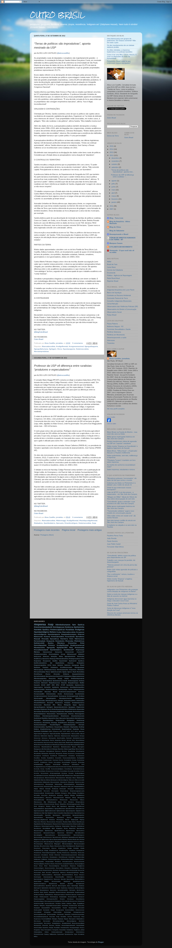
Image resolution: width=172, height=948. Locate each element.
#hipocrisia (37, 822)
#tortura (52, 632)
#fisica (60, 705)
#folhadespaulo (52, 802)
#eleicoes (46, 656)
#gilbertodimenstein (50, 810)
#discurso (72, 780)
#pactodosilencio (38, 879)
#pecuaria (60, 523)
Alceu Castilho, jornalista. (54, 343)
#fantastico (80, 669)
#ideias (74, 822)
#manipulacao (80, 850)
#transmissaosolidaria (78, 923)
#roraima (58, 903)
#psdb (65, 681)
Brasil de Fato (112, 264)
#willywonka (53, 934)
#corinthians (42, 771)
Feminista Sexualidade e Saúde (119, 329)
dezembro (115, 158)
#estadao (67, 703)
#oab (43, 872)
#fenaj (74, 797)
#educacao (37, 656)
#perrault (54, 885)
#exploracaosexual (77, 645)
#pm (74, 625)
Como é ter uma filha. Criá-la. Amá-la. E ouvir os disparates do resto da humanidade (122, 56)
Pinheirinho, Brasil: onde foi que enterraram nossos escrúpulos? (119, 62)
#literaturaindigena (67, 843)
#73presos (56, 731)
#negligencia (80, 866)
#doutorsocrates (79, 782)
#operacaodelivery (47, 874)
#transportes (37, 925)
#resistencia (38, 722)
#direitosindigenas (63, 780)
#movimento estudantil (61, 863)
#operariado (57, 874)
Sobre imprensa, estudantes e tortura (121, 469)
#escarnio (50, 703)
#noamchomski (38, 870)
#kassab (37, 639)
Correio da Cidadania (115, 270)
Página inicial (68, 530)
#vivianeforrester (39, 934)
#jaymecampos (70, 830)
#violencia (69, 627)
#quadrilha (52, 892)
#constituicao (68, 769)
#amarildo (47, 687)
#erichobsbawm (79, 788)
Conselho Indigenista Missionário (119, 301)
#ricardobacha (80, 899)
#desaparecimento (79, 775)
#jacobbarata (80, 828)
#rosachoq (71, 722)
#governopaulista (59, 813)
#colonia (56, 766)
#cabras (65, 753)
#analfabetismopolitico (77, 687)
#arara (70, 689)
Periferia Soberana (114, 332)
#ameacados (64, 687)
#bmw (77, 749)
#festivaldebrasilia (39, 799)
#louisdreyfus (58, 846)
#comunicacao (68, 694)
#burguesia (59, 753)
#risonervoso (73, 901)
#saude (65, 907)
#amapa (82, 736)
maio (114, 190)
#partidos (45, 718)
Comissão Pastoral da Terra (117, 298)
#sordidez (63, 916)
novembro (115, 161)
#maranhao (72, 643)
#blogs (73, 749)
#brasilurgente (80, 751)
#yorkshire (37, 731)
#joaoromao (60, 833)
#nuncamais (37, 872)
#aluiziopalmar (75, 736)
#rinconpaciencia (49, 901)
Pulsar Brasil (111, 315)
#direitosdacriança (50, 669)
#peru (68, 885)
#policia (81, 625)
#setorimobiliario (69, 910)
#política (36, 890)
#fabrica (66, 795)
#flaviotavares (38, 802)
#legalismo (52, 841)
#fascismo (49, 797)
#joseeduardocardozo (64, 835)
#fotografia (67, 705)
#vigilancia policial (79, 929)
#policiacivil (72, 661)
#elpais (36, 788)
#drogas (60, 700)
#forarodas (69, 641)
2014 (112, 149)
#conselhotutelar (53, 696)
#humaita (37, 709)
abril (113, 193)
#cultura (81, 696)
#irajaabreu (59, 828)
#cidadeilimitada (38, 764)
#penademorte (80, 883)
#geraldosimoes (70, 808)
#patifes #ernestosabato (52, 881)
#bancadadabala (75, 744)
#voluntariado (56, 729)
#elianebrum (64, 786)
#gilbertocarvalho (56, 672)
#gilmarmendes (61, 810)
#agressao (46, 733)
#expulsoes (73, 669)
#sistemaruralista (82, 349)
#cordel (36, 771)
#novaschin (81, 870)
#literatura (61, 643)
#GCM (43, 685)
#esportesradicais (39, 793)
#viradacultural (69, 932)
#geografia (51, 647)
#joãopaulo (65, 837)
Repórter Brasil (112, 281)
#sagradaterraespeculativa (53, 905)
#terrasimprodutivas (41, 351)
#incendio (57, 674)
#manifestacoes (53, 850)
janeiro (114, 202)
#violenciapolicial (57, 629)
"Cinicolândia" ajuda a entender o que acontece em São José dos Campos (121, 502)
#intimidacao (80, 826)
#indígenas (58, 826)
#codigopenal (50, 766)
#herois (67, 819)
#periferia (48, 885)
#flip (45, 802)
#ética (35, 936)
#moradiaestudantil (41, 650)
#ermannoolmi (38, 791)
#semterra (64, 639)
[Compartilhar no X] (92, 343)
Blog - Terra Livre (116, 218)
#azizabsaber (38, 692)
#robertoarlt (81, 901)
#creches (36, 773)
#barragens (81, 746)
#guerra (69, 817)
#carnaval (55, 760)
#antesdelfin (37, 740)
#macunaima (46, 848)
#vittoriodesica (80, 932)
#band (82, 665)
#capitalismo (50, 758)
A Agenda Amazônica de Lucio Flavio (120, 290)
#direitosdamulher (62, 669)
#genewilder (71, 806)
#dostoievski (63, 782)
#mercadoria (37, 857)
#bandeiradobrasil (47, 746)
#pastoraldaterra (79, 879)
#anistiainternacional (78, 738)
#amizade (69, 738)
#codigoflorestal (62, 346)
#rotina (64, 903)
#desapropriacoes (39, 777)
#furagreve (41, 806)
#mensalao (81, 855)
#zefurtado (44, 731)
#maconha (52, 678)
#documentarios (54, 782)
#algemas (50, 736)
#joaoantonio (37, 833)
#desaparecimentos (65, 698)
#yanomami (60, 934)
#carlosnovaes (47, 760)
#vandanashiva (65, 927)
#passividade (70, 879)
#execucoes (38, 705)
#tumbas (57, 925)
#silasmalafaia (57, 912)
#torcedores (47, 923)
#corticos (57, 771)
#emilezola (55, 788)
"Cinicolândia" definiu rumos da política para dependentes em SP (121, 556)
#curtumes (45, 775)
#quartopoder (70, 892)
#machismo (37, 848)
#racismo (70, 663)
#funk (35, 806)
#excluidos (37, 795)
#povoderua (54, 639)
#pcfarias (70, 883)
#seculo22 (81, 907)
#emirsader (63, 788)
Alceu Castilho (111, 417)
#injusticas (73, 826)
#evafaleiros (80, 793)
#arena (52, 740)
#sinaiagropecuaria (78, 912)
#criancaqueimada (55, 773)
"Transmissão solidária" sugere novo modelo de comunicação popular (120, 512)
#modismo (58, 861)
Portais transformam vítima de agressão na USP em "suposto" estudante (122, 442)
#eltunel (42, 788)
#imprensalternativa (78, 824)
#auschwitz (62, 742)
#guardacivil (60, 817)
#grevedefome (66, 815)
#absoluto (81, 731)
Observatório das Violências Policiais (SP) (122, 306)
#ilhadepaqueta (48, 824)
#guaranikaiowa (38, 817)
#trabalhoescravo (54, 683)
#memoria (57, 855)
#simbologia (67, 912)
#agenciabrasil (38, 733)
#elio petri (71, 786)
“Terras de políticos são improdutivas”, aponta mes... (122, 171)
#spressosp (76, 916)
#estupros (64, 793)
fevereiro (115, 199)
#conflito (48, 769)
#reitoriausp (80, 720)
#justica (50, 643)
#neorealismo (60, 868)
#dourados (71, 782)
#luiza (64, 846)
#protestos (37, 720)
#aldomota (37, 736)
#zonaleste (81, 934)
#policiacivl (71, 888)
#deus (74, 777)
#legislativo (64, 841)
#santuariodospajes (40, 725)
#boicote (81, 749)
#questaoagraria (69, 349)
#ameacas (45, 738)
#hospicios (59, 822)
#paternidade (37, 881)
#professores (80, 890)
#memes (71, 714)
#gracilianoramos (69, 813)
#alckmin (60, 665)
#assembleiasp (80, 740)
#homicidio (80, 656)
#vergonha (55, 929)
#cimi (71, 639)
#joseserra (45, 659)
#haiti (74, 672)
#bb (43, 749)
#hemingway (60, 819)
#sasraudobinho (56, 907)
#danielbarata (53, 775)
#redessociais (60, 720)
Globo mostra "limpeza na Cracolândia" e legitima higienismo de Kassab (122, 447)
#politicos (81, 661)
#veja (42, 929)
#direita (48, 780)
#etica (69, 793)
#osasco (81, 874)
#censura (81, 692)
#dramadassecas (39, 784)
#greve (69, 672)
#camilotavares (63, 755)
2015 (112, 146)
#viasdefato (62, 929)
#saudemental (73, 907)
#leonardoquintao (78, 711)
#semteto (38, 629)
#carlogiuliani (80, 758)
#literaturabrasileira (62, 659)
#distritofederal (38, 782)
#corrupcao (62, 696)
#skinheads (60, 914)
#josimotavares (47, 837)
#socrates (52, 916)
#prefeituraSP (69, 650)
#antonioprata (45, 740)
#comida (68, 766)
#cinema (47, 636)
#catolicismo (43, 762)
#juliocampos (45, 839)
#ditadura (81, 654)
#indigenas (79, 629)
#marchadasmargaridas (49, 852)
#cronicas (64, 773)
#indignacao (37, 826)
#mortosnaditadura (39, 863)
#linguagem (57, 843)
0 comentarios (77, 343)
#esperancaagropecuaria (77, 791)
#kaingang (53, 711)
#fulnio (82, 804)
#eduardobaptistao (69, 784)
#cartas (74, 760)
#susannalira (58, 727)
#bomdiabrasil (50, 751)
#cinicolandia (56, 764)
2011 (112, 206)
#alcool (82, 733)
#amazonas (37, 738)
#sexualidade (37, 912)
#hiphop (82, 819)
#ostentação (37, 877)
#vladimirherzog (45, 729)
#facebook (47, 705)
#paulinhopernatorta (78, 881)
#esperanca (59, 703)
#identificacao (80, 822)
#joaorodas (80, 709)
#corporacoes (50, 771)
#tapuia (66, 919)
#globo (64, 672)
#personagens (62, 885)
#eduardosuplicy (48, 786)
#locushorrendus (44, 846)
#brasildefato (71, 751)
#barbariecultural (66, 746)
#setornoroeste (80, 910)
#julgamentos (37, 839)
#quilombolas (60, 663)
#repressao (80, 650)
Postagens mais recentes (47, 530)
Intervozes (111, 340)
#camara (45, 667)
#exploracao (52, 795)
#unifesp (81, 727)
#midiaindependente (77, 678)
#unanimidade (80, 925)
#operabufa (37, 874)
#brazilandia (37, 753)
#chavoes (74, 762)
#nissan (82, 868)
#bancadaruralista (48, 346)
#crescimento (44, 773)
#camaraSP (80, 652)
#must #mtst (43, 866)
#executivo (44, 795)
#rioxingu (54, 722)
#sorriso (70, 916)
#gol (46, 813)
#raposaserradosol (59, 894)
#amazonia (58, 652)
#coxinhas (77, 771)
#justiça (65, 839)
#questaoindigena (41, 632)
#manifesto (72, 850)
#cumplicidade (38, 775)
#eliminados (80, 700)
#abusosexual (47, 652)
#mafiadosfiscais (38, 850)
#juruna (51, 839)
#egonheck (57, 786)
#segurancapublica (40, 665)
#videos (36, 729)
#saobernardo (73, 905)
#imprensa (40, 624)
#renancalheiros (72, 896)
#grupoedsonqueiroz (78, 815)
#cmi (83, 764)
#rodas (59, 632)
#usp (50, 624)
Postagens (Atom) (47, 535)
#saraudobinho (46, 907)
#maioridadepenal (40, 714)
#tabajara (54, 919)
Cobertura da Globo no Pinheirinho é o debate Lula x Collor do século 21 (121, 484)
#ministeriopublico (39, 861)
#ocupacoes (47, 661)
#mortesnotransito (79, 861)
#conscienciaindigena (57, 769)
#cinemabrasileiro (57, 636)
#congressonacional (76, 346)
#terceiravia (37, 921)
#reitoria (81, 681)
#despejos (69, 777)
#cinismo (51, 645)
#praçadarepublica (63, 890)
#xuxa (82, 729)
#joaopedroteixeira (78, 674)
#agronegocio (38, 687)
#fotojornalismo (80, 802)
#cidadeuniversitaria (40, 654)
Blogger (101, 942)
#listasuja (53, 659)
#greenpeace (56, 815)
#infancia (66, 674)
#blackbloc (61, 749)
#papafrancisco (48, 879)
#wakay (46, 934)
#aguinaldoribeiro (66, 733)
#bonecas (58, 751)
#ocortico (48, 872)
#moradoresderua (67, 861)
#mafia (82, 848)
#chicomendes (51, 694)
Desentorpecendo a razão (116, 337)
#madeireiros (62, 848)
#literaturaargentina (40, 678)
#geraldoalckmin (70, 656)
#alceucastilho (75, 733)
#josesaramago (38, 837)
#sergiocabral (60, 910)
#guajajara (71, 707)
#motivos (47, 863)
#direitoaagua (79, 698)
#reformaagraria (73, 681)
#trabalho (66, 727)
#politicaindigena (79, 888)
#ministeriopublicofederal (50, 716)
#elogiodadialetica (79, 786)
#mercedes (45, 857)
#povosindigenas (40, 634)
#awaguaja (75, 665)
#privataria (72, 890)
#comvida (36, 769)
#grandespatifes (38, 815)
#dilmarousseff (71, 654)
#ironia (66, 828)
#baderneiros (69, 742)
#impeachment (57, 824)
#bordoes (64, 751)
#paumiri (62, 883)
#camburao (45, 755)
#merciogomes (79, 714)
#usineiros (45, 927)
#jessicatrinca (80, 830)
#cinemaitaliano (54, 654)
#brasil (55, 692)
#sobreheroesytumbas (77, 914)
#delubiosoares (69, 775)
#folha (61, 656)
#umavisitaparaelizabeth (68, 925)
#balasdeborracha (39, 744)
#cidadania (54, 667)
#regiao (36, 896)
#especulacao (64, 791)
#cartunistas (80, 760)
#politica (45, 629)
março (114, 196)
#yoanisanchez (69, 934)
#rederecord (80, 894)
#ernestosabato (40, 641)
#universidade (38, 927)
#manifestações (63, 850)
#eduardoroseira (38, 786)
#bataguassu (37, 749)
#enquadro (71, 788)
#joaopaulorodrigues (49, 833)
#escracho (47, 791)
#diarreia (43, 780)
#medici (51, 855)
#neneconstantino (50, 868)
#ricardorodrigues (71, 523)
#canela (43, 758)
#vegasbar (37, 929)
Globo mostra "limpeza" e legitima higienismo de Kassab (119, 580)
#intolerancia (72, 709)
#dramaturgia (49, 784)
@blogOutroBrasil (41, 332)
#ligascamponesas (78, 676)
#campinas (72, 755)
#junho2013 (60, 676)
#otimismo (69, 877)
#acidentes (69, 685)
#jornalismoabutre (40, 676)
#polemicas (64, 888)
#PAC (58, 685)
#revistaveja (46, 722)
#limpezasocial (48, 843)
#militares (37, 716)
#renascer (81, 896)
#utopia (51, 927)
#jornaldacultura (79, 833)
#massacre (37, 855)
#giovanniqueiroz (70, 810)
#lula (71, 647)
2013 (112, 152)
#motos (53, 863)
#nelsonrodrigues (39, 868)
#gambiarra (63, 806)
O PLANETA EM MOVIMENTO (121, 247)
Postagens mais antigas (90, 530)
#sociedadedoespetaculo (41, 916)
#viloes (47, 932)
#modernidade (50, 861)
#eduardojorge (80, 784)
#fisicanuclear (74, 799)
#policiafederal (47, 681)
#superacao (37, 919)
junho (114, 187)
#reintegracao (58, 627)
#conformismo (79, 694)
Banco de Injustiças (114, 293)
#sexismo (37, 683)
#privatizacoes (79, 718)
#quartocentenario (61, 892)
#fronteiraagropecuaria (73, 804)
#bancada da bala (65, 744)
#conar (42, 769)
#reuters (62, 899)
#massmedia (79, 647)
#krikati (82, 839)
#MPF (48, 685)
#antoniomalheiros (52, 689)
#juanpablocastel (73, 837)
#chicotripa (81, 762)
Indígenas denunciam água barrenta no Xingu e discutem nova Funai (121, 600)
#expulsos (60, 795)
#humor (48, 674)
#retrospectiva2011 (52, 899)
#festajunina (80, 797)
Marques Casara (116, 243)
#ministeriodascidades (67, 859)
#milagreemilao (80, 857)
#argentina (58, 740)
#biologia (54, 749)
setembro (115, 167)
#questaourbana (48, 720)
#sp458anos (50, 727)
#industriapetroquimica (48, 826)
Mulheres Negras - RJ (115, 326)
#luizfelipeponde (70, 846)
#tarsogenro (72, 919)
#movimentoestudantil (43, 627)
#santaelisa (65, 905)
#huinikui (65, 822)
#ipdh (53, 828)
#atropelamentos (78, 689)
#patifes (54, 661)
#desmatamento (60, 777)
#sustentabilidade (46, 919)
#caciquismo (37, 755)
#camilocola (53, 755)
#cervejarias (57, 762)
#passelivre (52, 718)
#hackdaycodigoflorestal (88, 520)
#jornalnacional (51, 676)
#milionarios (37, 859)
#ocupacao (80, 632)
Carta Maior (111, 267)
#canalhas (37, 758)
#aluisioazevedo (65, 736)
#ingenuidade (66, 826)
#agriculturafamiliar (55, 733)
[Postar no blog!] (90, 343)
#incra (59, 349)
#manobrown (37, 852)
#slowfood (67, 914)
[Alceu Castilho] (109, 421)
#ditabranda (46, 782)
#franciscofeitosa (39, 804)
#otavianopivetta (48, 877)
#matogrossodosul (75, 659)
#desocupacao (38, 669)
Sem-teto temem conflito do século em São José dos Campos (121, 521)
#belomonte (38, 636)
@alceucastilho (63, 53)
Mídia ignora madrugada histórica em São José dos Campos (121, 438)
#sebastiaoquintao (69, 725)
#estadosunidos (49, 793)
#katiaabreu (38, 523)
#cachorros (71, 753)
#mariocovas (66, 852)
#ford (65, 802)
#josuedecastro (57, 837)
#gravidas (48, 815)
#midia (66, 678)
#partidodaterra (49, 523)
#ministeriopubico (79, 859)
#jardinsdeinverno (60, 830)
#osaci (76, 874)
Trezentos (110, 343)
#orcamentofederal (67, 874)
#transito (64, 683)
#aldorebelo (44, 736)
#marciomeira (51, 714)
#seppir (53, 910)
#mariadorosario (62, 714)
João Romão (112, 538)
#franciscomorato (49, 804)
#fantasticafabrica (39, 797)
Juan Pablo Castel (114, 544)
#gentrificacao (80, 806)
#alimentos (57, 736)
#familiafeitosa (80, 795)
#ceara (51, 762)
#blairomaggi (61, 520)
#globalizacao (38, 813)
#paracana (57, 879)
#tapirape (60, 919)
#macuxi (53, 848)
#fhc (54, 705)
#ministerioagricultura (54, 859)
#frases (57, 804)
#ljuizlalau (36, 846)
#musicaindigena (79, 863)
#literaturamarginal (79, 843)
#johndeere (69, 833)
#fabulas (72, 795)
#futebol (48, 806)
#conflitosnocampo (66, 667)
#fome (60, 802)
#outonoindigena (79, 877)
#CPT (65, 731)
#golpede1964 (62, 647)
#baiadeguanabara (79, 742)
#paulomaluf (63, 661)
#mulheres (71, 863)
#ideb (69, 822)
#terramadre (46, 921)
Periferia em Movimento (116, 335)
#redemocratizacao (71, 894)
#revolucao (70, 899)
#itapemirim (72, 828)
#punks (46, 892)
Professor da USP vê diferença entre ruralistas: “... (122, 176)
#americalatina (61, 738)
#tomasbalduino (38, 923)
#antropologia (63, 689)
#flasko (82, 799)
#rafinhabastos (49, 894)
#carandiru (58, 758)
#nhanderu (67, 868)
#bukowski (52, 753)
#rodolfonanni (62, 722)
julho (113, 184)
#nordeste (56, 870)
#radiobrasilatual (79, 892)
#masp (60, 678)
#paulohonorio (53, 883)
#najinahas (37, 661)
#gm (43, 813)
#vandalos (57, 927)
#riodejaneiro (58, 901)
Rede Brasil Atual (113, 278)
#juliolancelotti (39, 643)
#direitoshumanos (62, 625)
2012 (112, 155)
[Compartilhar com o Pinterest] (96, 343)
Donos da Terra (113, 136)
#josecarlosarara (50, 835)
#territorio (81, 921)
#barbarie (37, 667)
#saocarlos (81, 905)
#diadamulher (80, 777)
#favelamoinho (39, 647)
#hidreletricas (79, 641)
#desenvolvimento (50, 777)
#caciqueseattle (79, 753)
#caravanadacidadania (69, 758)
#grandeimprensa (79, 813)
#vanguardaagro (74, 927)
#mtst (82, 643)
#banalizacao (48, 744)
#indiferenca (38, 659)
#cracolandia (70, 636)
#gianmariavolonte (39, 810)
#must (35, 866)
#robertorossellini (39, 903)
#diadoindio (37, 780)
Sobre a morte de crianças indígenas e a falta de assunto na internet (122, 595)
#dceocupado (38, 698)
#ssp (82, 916)
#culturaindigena (79, 773)
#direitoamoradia (39, 700)
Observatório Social (114, 312)
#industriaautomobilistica (60, 709)
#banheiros (56, 746)
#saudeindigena (55, 725)
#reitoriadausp (54, 896)
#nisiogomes (75, 868)
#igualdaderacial (38, 824)
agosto (114, 181)
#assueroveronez (49, 742)
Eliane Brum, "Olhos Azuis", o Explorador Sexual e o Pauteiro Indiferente (122, 452)
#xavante (37, 685)
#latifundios (60, 711)
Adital (109, 261)
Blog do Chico (115, 227)
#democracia (79, 639)
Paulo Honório (112, 541)
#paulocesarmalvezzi (40, 883)
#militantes (44, 859)
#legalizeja (58, 841)
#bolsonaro (42, 751)
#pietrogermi (37, 888)
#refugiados (70, 720)
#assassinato (69, 652)
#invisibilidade (46, 828)
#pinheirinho (79, 627)
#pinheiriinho (45, 888)
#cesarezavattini (39, 694)
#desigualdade (79, 667)
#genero (81, 705)
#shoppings (47, 912)
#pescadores (70, 718)
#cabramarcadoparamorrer (67, 692)
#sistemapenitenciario (40, 914)
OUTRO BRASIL (57, 15)
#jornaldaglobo (38, 835)
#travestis (45, 925)
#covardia (70, 771)
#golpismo (51, 813)
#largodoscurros (38, 841)
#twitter (82, 683)
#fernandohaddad (39, 672)
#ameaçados (52, 738)
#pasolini (63, 879)
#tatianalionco (80, 919)
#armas (64, 740)
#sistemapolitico (51, 914)
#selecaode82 (38, 910)
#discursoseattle (79, 780)
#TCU (72, 731)
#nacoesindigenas (54, 866)
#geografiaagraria (91, 346)
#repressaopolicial (39, 899)
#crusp (63, 654)
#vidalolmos (70, 929)
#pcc (57, 718)
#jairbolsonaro (49, 830)
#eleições (54, 656)
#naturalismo (64, 866)
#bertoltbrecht (48, 749)
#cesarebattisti (66, 762)
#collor (60, 694)
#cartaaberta (67, 760)
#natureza (73, 866)
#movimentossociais (77, 716)
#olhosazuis (55, 872)
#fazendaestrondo (58, 797)
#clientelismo (75, 764)
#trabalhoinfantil (66, 923)
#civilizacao (66, 764)
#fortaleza (71, 802)
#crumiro (71, 773)
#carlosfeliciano (38, 760)
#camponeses (80, 755)
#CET (61, 731)
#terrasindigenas (71, 921)
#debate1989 (60, 775)
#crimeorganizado (72, 696)
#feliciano (68, 797)
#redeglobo (80, 663)
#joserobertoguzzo (79, 835)
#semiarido (46, 910)
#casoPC (36, 762)
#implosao (43, 709)
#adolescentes (79, 685)
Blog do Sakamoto (117, 231)
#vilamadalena (38, 932)
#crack (82, 771)
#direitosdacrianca (51, 700)
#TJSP (63, 685)
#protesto (36, 892)
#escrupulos (55, 791)
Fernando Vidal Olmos (115, 547)
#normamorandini (64, 870)
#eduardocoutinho (70, 700)
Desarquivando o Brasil (119, 234)
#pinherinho (52, 888)
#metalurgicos (54, 857)
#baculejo (48, 692)
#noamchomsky (47, 870)
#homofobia (80, 672)
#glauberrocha (80, 810)
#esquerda (50, 641)
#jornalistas (37, 711)
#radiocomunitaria (39, 894)
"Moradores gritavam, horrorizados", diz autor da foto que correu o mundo (122, 479)
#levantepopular (38, 843)
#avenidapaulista (40, 645)
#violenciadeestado (56, 932)
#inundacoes (37, 828)
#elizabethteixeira (39, 703)
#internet (81, 634)
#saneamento (79, 722)
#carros (61, 760)
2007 (112, 209)
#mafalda (76, 848)
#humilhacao (38, 674)
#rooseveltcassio (49, 903)
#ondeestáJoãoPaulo (73, 872)
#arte (73, 740)
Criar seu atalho (111, 423)
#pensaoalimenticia (39, 885)
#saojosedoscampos (68, 634)
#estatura (57, 793)
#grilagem (52, 349)
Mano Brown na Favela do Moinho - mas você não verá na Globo (122, 433)
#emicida (47, 788)
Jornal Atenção (112, 304)
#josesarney (45, 711)
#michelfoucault (63, 857)
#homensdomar (51, 822)
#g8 (58, 806)
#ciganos (47, 764)
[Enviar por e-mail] (87, 343)
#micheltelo (71, 857)
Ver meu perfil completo (116, 409)
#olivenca (63, 872)
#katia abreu (76, 839)
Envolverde (111, 273)
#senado (81, 725)
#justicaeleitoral (58, 839)
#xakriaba (76, 729)
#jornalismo (80, 636)
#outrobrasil (38, 718)
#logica (52, 846)
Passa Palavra (112, 324)
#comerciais (62, 766)
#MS (53, 685)
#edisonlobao (58, 784)
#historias (43, 822)
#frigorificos (63, 804)
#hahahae (52, 819)
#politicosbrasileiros (40, 663)
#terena (37, 652)
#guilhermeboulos (79, 817)
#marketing (74, 852)
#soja (94, 523)
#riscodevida (65, 901)
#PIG (68, 731)
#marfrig (59, 852)
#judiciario (81, 837)
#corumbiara (63, 771)
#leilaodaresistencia (73, 841)
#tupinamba (74, 727)
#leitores (81, 841)
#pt (51, 663)
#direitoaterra (54, 780)
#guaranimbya (50, 817)
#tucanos (51, 925)
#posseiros (53, 890)
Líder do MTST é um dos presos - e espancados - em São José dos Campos (122, 493)
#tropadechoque (73, 683)
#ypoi (75, 934)
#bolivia (36, 751)
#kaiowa (70, 839)
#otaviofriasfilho (59, 877)
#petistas (81, 885)
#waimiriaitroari (67, 729)
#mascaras (81, 852)
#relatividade (62, 896)
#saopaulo (37, 907)
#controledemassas (78, 769)
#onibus (82, 872)
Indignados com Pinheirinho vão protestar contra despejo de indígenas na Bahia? (122, 590)
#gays (75, 705)
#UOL (76, 731)
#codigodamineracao (40, 766)
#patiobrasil (67, 881)
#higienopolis (74, 819)
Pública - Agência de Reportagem (119, 275)
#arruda (69, 740)
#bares (74, 746)
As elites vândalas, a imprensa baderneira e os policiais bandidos (119, 51)
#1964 (50, 731)
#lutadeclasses (80, 846)
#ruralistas (70, 629)
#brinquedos (44, 753)
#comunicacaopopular (78, 766)
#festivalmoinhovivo (52, 799)
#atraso (56, 742)
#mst (82, 659)
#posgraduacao (44, 890)
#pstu (41, 892)
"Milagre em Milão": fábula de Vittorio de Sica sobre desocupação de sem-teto (122, 498)
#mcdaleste (44, 855)
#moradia (45, 639)
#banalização (56, 744)
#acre (54, 665)
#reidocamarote (44, 896)
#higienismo (80, 707)
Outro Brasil (38, 339)
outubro (115, 164)
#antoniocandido (39, 689)
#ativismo (67, 665)
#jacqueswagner (38, 830)
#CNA (49, 665)
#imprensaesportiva (67, 824)
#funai (48, 672)
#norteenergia (73, 870)
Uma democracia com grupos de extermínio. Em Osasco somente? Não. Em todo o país (121, 40)
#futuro (54, 806)
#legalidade (69, 711)
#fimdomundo (64, 799)
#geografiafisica (49, 808)
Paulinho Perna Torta (115, 535)
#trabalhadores (56, 923)
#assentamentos (38, 742)
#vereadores (48, 929)
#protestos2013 (58, 681)
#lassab (46, 841)
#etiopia (74, 793)
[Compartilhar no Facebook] (94, 343)
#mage (46, 850)
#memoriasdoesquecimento (69, 855)
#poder (58, 888)
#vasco (82, 927)
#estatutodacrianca (78, 703)
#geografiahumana (41, 349)
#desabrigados (51, 698)
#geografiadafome (39, 808)
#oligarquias (38, 681)
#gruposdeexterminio (61, 707)
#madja (70, 848)
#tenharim (44, 683)
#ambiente (55, 687)
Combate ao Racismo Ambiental (119, 295)
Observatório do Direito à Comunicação (121, 309)
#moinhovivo (65, 716)
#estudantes (59, 641)
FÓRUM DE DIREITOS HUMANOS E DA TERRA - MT (122, 239)
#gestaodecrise (79, 808)
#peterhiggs (74, 885)
